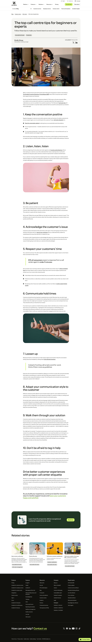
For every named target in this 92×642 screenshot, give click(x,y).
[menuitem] (77, 1)
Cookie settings (33, 638)
